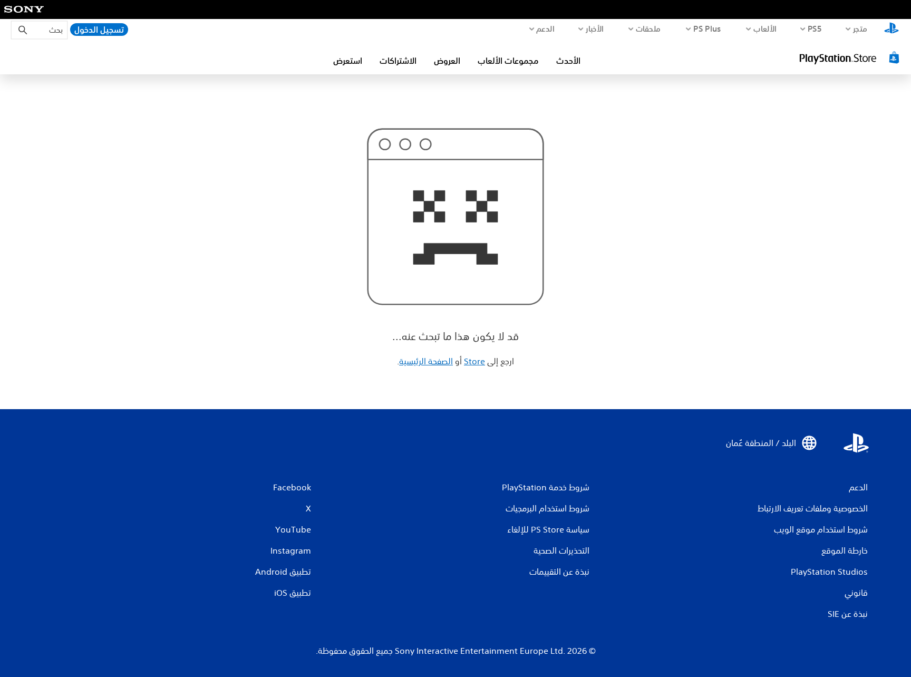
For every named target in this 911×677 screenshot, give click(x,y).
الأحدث (568, 60)
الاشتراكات (398, 60)
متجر (860, 28)
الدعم (545, 28)
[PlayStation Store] (851, 57)
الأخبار (594, 28)
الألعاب (764, 28)
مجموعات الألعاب (508, 60)
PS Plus (707, 28)
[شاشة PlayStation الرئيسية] (891, 29)
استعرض (347, 60)
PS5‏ (815, 28)
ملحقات (648, 28)
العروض (447, 60)
